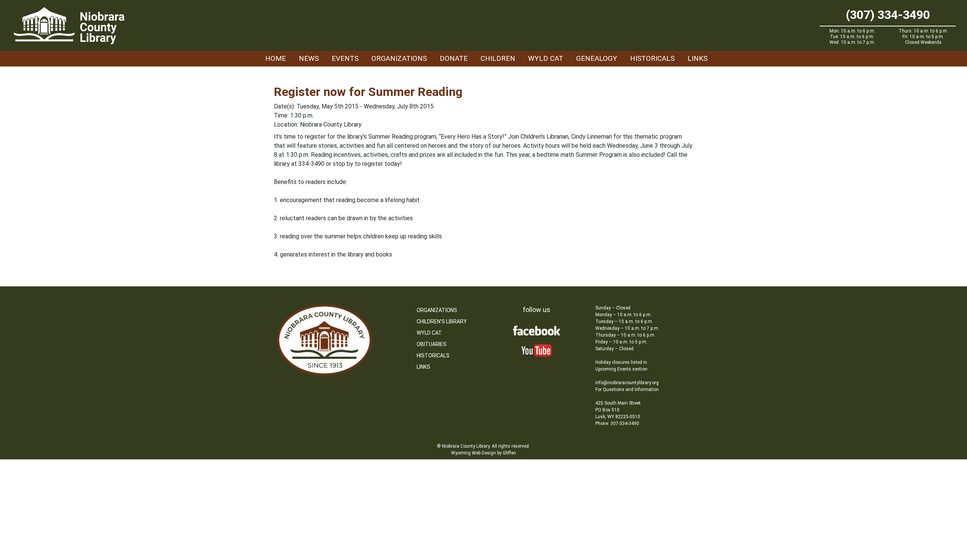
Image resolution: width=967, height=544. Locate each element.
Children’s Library (442, 321)
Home (275, 58)
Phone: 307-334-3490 (617, 423)
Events (345, 58)
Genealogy (596, 58)
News (309, 58)
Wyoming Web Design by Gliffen (483, 453)
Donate (454, 58)
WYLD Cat (545, 58)
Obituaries (431, 344)
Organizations (399, 58)
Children (497, 58)
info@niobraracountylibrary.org (627, 382)
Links (697, 58)
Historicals (652, 58)
